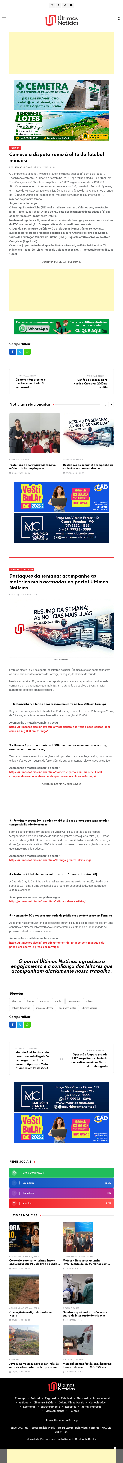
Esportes (70, 1406)
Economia (29, 1406)
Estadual (14, 1360)
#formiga (16, 1001)
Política (74, 1411)
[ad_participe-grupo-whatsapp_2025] (61, 326)
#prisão (30, 1001)
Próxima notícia (95, 376)
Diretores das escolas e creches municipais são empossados (30, 383)
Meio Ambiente (54, 1411)
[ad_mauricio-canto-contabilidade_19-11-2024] (61, 527)
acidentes (44, 1001)
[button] (105, 404)
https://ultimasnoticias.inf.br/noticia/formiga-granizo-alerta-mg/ (50, 860)
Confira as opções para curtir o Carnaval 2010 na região (91, 384)
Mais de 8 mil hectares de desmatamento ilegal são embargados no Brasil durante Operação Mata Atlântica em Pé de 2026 (32, 1060)
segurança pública (67, 1008)
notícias (89, 1001)
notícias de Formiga (21, 1008)
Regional (79, 1360)
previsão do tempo (44, 1008)
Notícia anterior (28, 376)
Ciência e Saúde (71, 1308)
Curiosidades (97, 1402)
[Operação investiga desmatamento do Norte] (24, 1289)
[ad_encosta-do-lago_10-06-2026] (61, 125)
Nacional (82, 1398)
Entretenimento (50, 1406)
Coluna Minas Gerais (20, 1256)
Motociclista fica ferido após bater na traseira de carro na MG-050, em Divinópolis (87, 1367)
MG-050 (58, 1001)
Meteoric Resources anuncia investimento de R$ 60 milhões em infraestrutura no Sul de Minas (85, 1264)
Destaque (14, 459)
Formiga (25, 459)
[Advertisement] (61, 53)
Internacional (101, 1398)
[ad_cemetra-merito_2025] (61, 94)
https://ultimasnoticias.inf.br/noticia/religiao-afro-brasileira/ (47, 901)
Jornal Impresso (91, 1406)
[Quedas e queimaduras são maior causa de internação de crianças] (78, 1289)
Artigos (23, 1402)
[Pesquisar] (119, 18)
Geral (37, 1256)
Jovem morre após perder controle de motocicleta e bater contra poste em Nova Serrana (34, 1367)
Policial (35, 1398)
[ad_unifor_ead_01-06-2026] (61, 496)
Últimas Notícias (23, 167)
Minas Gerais (74, 1001)
